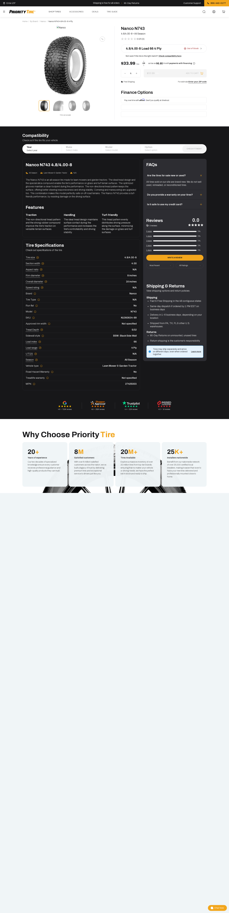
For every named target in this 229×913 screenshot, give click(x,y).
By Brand (34, 21)
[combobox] (42, 150)
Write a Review (175, 258)
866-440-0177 (218, 3)
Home (24, 21)
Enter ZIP (11, 3)
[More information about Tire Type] (39, 299)
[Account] (214, 11)
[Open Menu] (4, 11)
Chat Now (219, 908)
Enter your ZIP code (197, 82)
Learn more (196, 352)
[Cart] (223, 11)
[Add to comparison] (102, 39)
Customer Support (192, 3)
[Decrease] (125, 73)
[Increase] (136, 73)
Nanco (43, 21)
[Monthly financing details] (194, 63)
